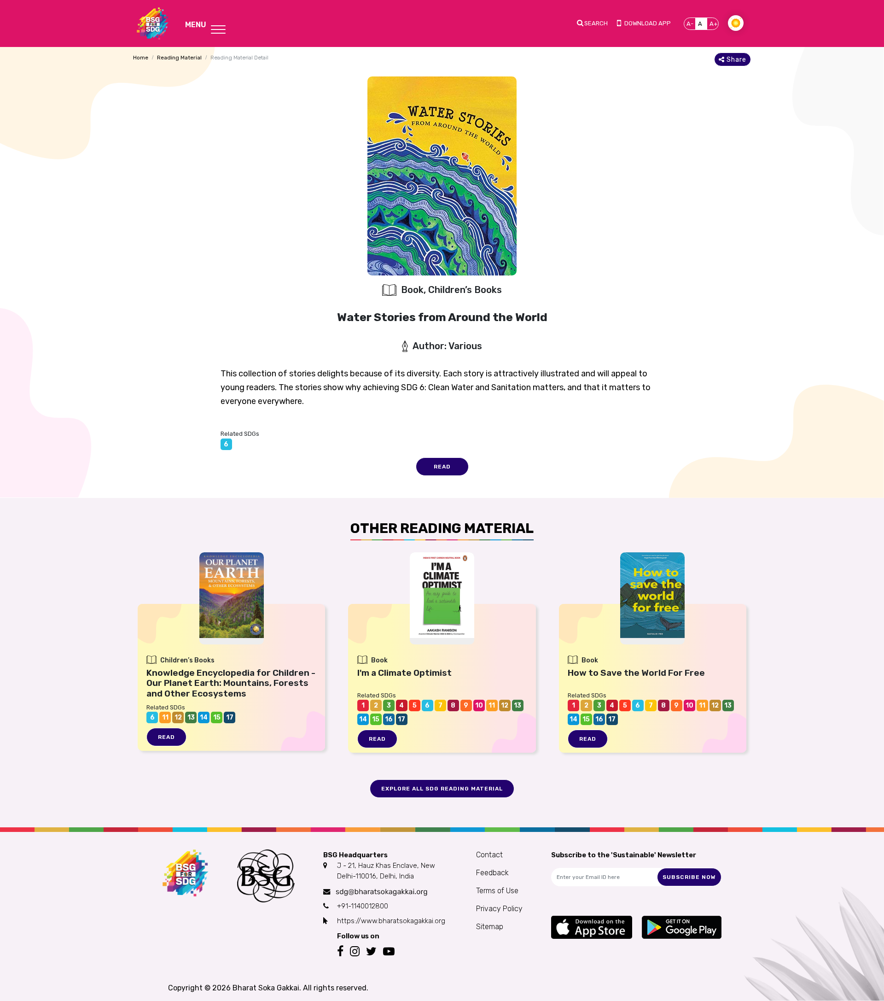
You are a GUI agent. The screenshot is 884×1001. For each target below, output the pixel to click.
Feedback (492, 872)
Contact (489, 854)
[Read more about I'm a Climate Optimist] (442, 595)
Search (596, 23)
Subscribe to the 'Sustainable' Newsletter (623, 855)
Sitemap (489, 926)
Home (140, 57)
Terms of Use (497, 890)
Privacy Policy (499, 908)
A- (689, 23)
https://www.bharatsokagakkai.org (391, 921)
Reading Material (179, 57)
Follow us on (358, 936)
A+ (714, 23)
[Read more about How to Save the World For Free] (652, 595)
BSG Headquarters (355, 855)
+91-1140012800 (362, 906)
